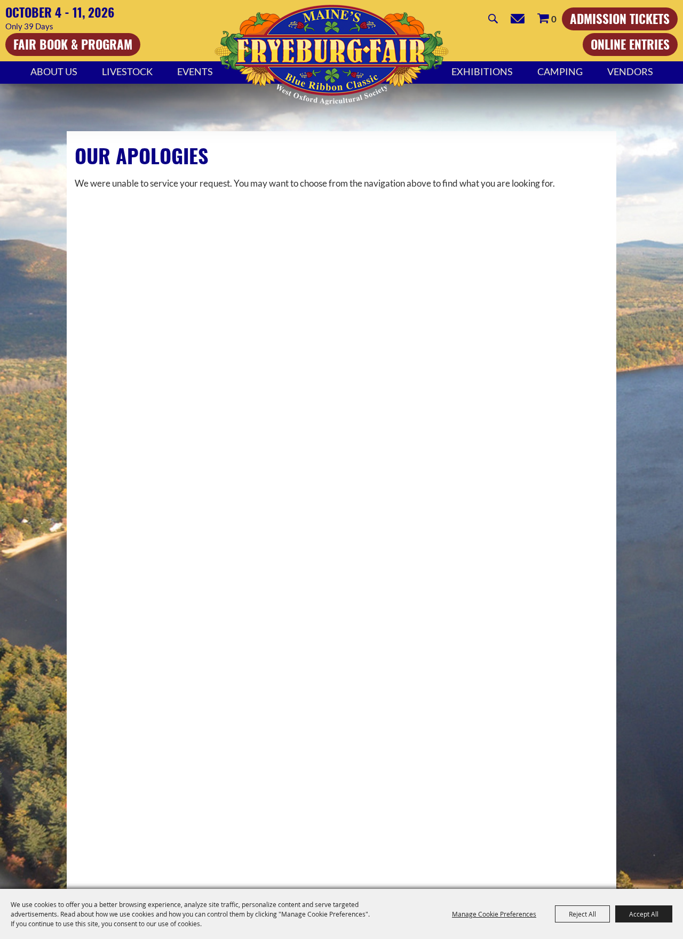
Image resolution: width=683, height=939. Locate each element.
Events (195, 71)
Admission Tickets (620, 19)
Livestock (127, 71)
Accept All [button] (643, 914)
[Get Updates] (518, 18)
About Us (53, 71)
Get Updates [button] (518, 18)
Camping (560, 71)
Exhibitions (482, 71)
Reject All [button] (582, 914)
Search (493, 18)
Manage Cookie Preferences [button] (494, 914)
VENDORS (630, 71)
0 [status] (554, 19)
